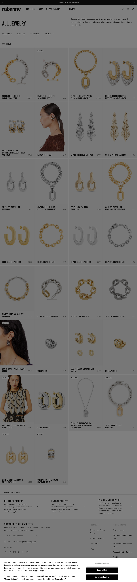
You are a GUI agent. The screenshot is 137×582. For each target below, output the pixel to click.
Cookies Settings (102, 563)
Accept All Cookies (102, 577)
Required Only (102, 570)
